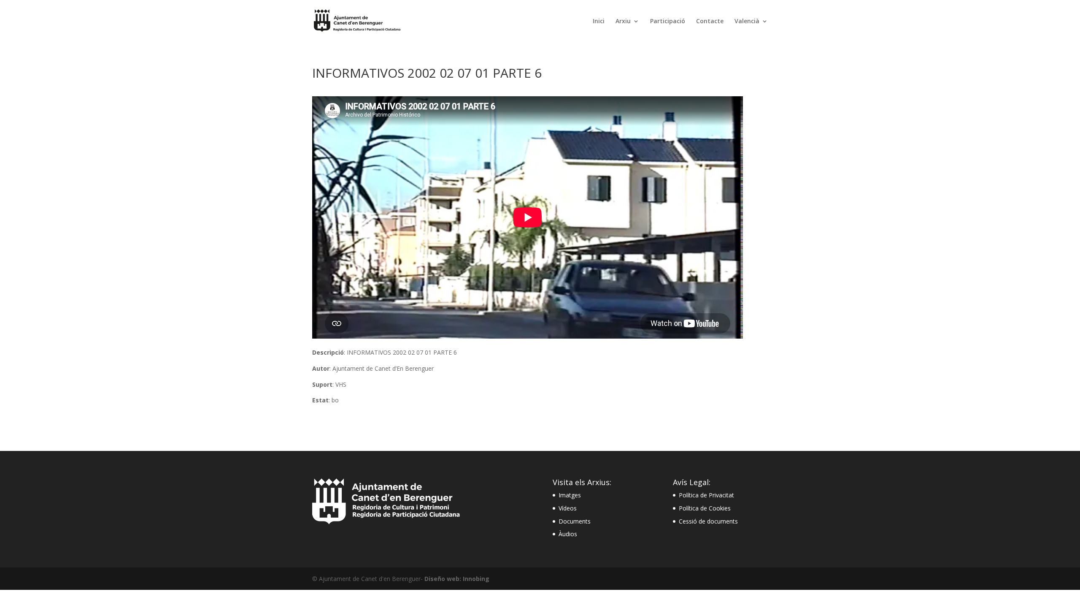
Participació (667, 21)
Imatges (570, 495)
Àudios (568, 534)
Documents (575, 521)
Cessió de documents (708, 521)
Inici (599, 21)
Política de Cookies (705, 508)
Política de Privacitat (706, 495)
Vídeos (568, 508)
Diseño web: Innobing (456, 579)
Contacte (710, 21)
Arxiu (623, 21)
